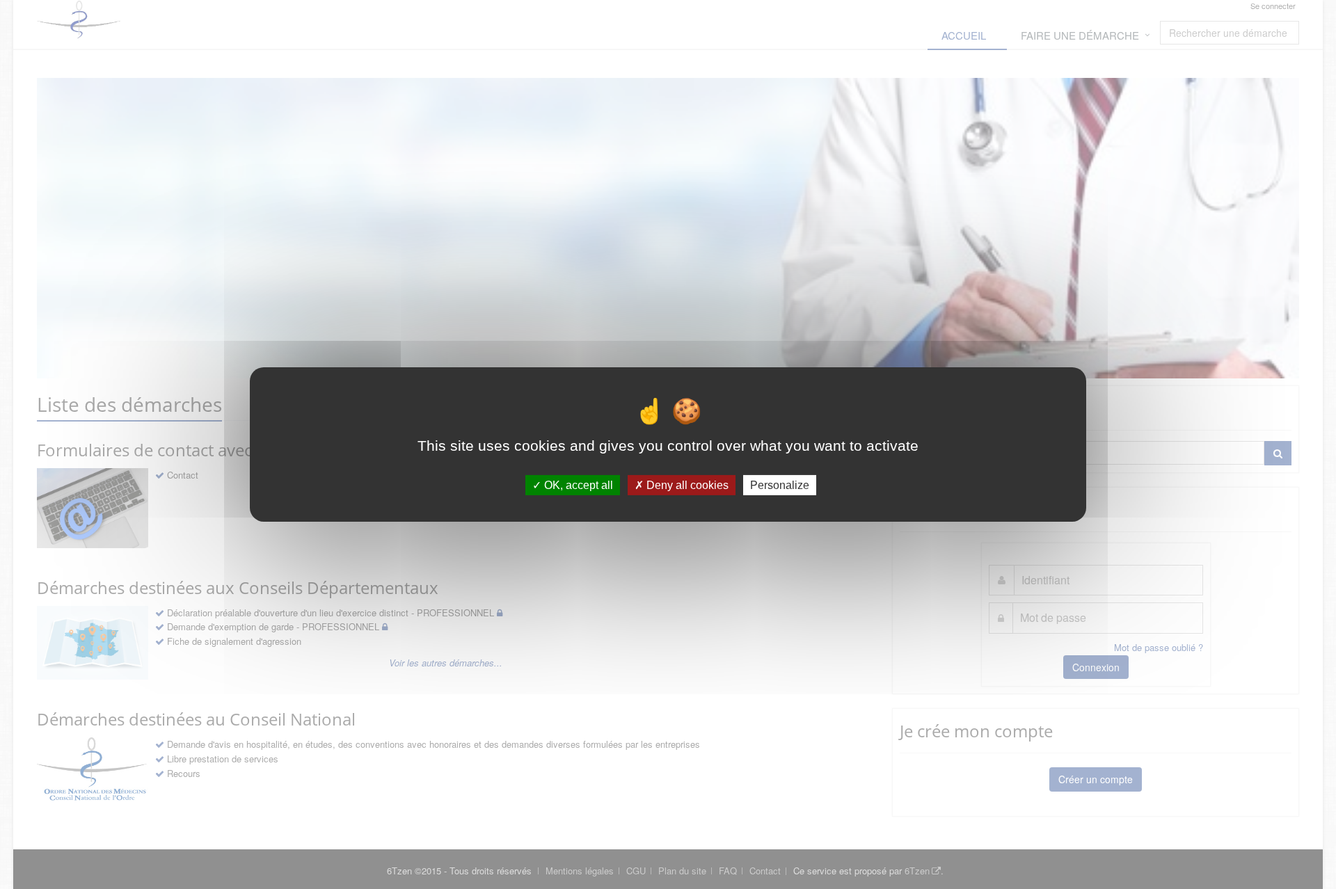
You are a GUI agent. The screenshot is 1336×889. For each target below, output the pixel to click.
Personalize (779, 485)
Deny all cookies (686, 485)
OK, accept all (577, 485)
